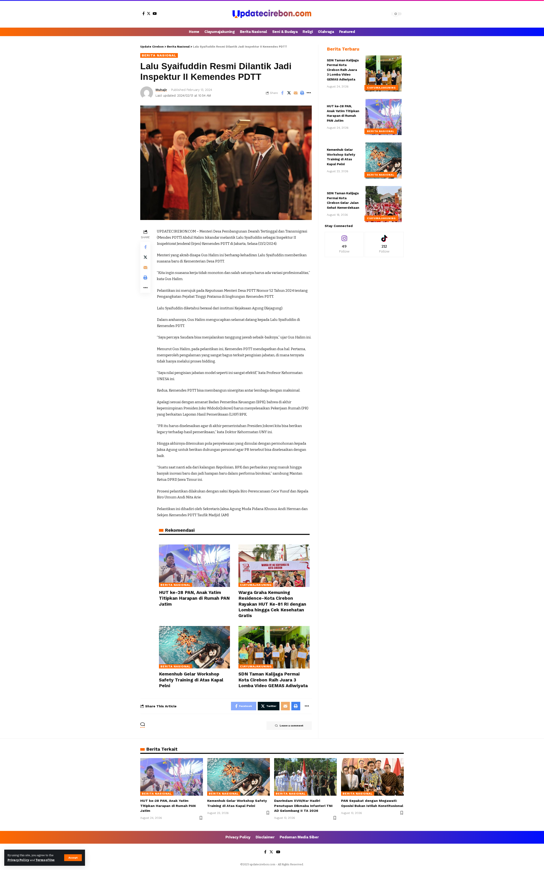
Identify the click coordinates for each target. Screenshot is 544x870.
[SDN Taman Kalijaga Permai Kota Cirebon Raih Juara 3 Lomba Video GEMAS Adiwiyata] (273, 647)
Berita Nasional (159, 55)
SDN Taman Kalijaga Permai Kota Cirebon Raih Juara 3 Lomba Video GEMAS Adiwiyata (273, 679)
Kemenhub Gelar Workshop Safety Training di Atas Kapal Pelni (191, 679)
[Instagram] (344, 244)
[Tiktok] (384, 244)
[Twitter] (149, 13)
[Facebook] (143, 13)
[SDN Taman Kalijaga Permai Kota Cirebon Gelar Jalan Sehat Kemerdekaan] (384, 204)
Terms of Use (44, 860)
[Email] (296, 92)
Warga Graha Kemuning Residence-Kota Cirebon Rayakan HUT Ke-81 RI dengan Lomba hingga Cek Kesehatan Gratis (272, 604)
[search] (387, 14)
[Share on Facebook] (282, 92)
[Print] (302, 92)
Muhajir (161, 90)
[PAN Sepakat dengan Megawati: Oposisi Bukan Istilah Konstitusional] (372, 777)
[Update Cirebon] (272, 13)
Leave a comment (291, 725)
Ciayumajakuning (256, 585)
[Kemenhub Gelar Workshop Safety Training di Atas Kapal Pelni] (194, 647)
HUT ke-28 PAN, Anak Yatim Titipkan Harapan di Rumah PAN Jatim (194, 598)
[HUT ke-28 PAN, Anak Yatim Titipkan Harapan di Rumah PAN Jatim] (194, 565)
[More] (309, 92)
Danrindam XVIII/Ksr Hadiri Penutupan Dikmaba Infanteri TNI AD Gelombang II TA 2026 (303, 805)
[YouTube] (155, 13)
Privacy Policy (18, 860)
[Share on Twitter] (289, 92)
